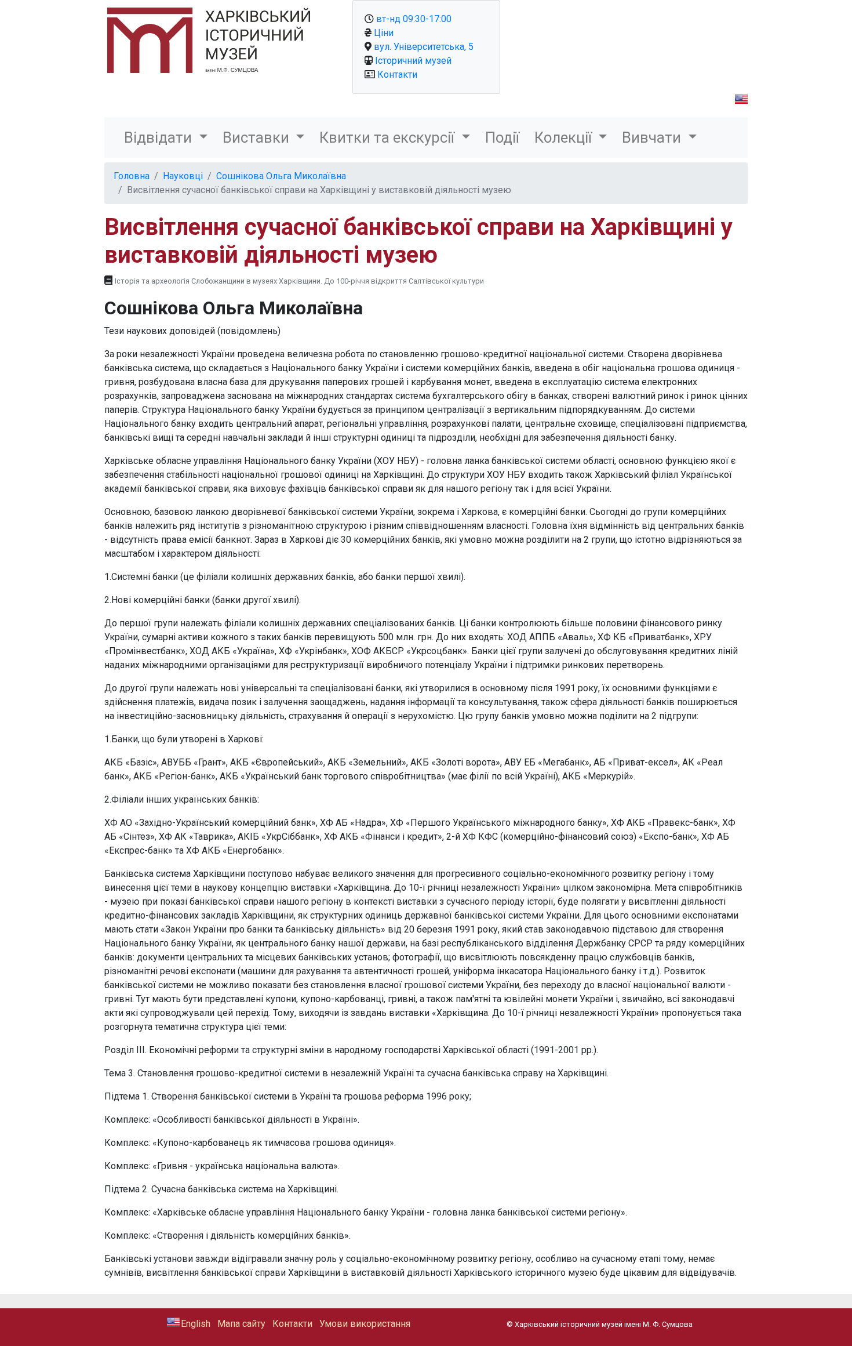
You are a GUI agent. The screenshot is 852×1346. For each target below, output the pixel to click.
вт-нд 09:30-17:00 (414, 18)
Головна (132, 176)
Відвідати (159, 137)
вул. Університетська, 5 (424, 46)
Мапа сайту (241, 1323)
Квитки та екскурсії (388, 137)
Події (502, 137)
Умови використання (364, 1323)
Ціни (384, 32)
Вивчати (653, 137)
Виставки (258, 137)
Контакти (397, 74)
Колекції (564, 137)
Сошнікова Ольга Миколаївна (281, 176)
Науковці (183, 176)
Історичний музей (413, 60)
